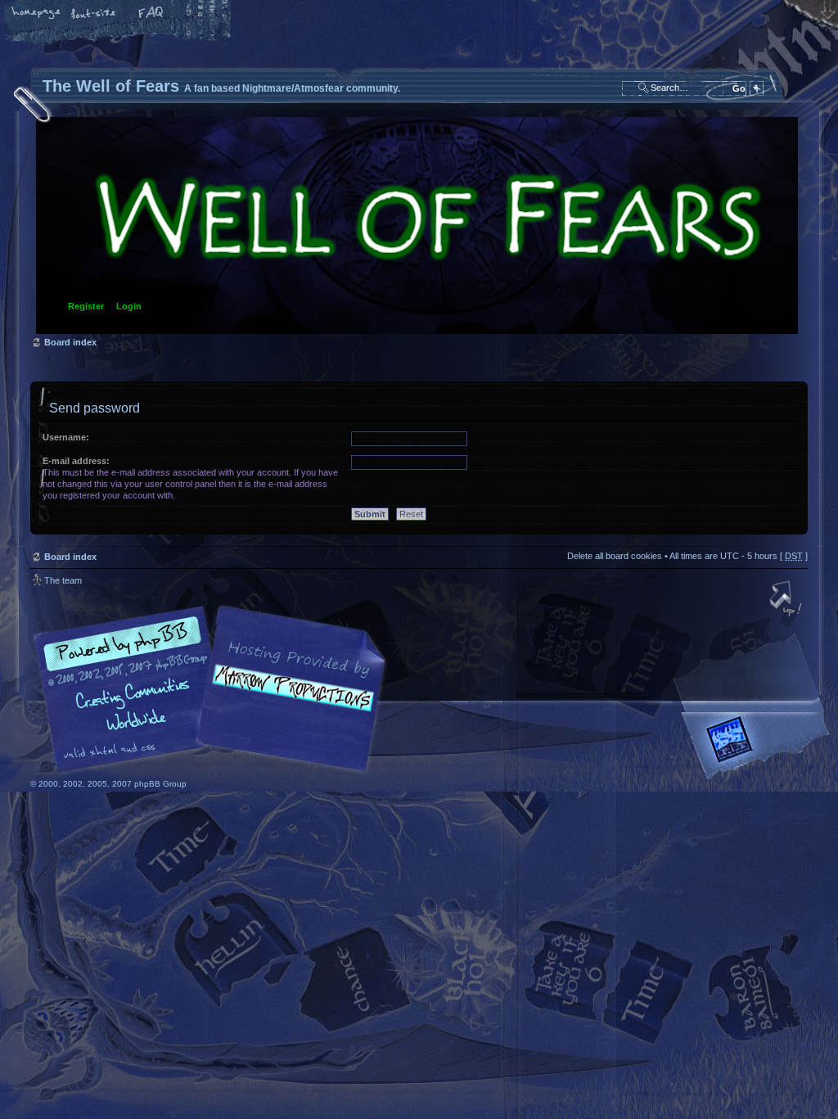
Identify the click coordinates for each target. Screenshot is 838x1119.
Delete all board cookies (614, 556)
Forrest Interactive (758, 746)
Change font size (94, 14)
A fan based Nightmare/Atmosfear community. (288, 700)
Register (86, 306)
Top (787, 600)
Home (36, 14)
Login (129, 306)
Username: (66, 437)
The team (63, 580)
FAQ (151, 14)
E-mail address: (76, 461)
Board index (417, 225)
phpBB (214, 689)
